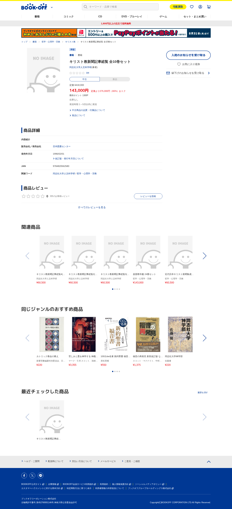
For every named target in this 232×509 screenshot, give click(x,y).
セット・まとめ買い (195, 16)
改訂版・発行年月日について (69, 158)
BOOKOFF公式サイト (31, 484)
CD (100, 16)
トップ (24, 42)
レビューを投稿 (148, 196)
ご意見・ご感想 (132, 461)
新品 (115, 79)
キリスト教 (70, 42)
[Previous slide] (27, 256)
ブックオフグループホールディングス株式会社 (149, 488)
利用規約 (104, 484)
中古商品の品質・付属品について (88, 110)
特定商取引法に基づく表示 (79, 488)
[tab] (112, 289)
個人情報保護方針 (120, 484)
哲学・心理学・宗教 (51, 42)
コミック (69, 16)
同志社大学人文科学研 (80, 67)
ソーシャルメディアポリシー (148, 484)
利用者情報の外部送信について (109, 488)
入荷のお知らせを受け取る (188, 55)
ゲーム (163, 16)
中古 (84, 79)
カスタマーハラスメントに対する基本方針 (40, 488)
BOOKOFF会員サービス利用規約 (78, 484)
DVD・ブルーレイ (132, 16)
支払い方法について (82, 461)
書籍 (37, 16)
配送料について (55, 461)
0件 (87, 73)
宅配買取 (178, 6)
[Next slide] (204, 256)
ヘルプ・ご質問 (31, 461)
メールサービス (108, 461)
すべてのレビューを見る (92, 207)
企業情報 (52, 484)
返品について (78, 115)
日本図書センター (62, 146)
